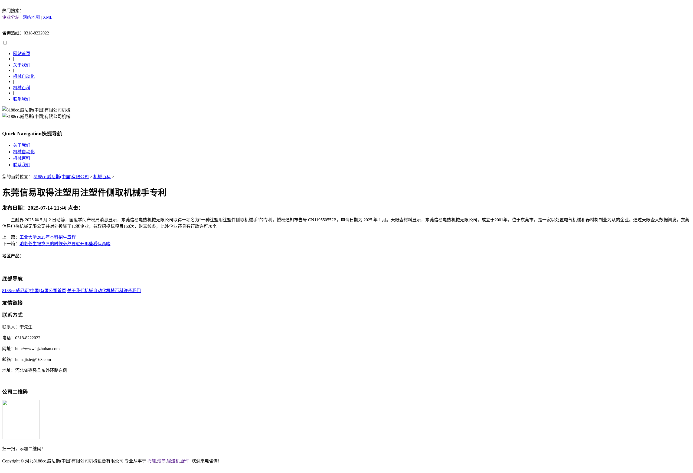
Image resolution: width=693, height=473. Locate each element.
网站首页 (21, 53)
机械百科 (21, 87)
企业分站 (10, 17)
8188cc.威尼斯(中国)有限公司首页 (34, 290)
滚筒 (161, 461)
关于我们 (21, 65)
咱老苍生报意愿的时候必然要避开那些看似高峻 (64, 243)
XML (48, 17)
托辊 (151, 461)
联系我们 (21, 99)
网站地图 (31, 17)
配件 (185, 461)
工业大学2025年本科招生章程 (47, 237)
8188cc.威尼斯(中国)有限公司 (61, 176)
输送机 (173, 461)
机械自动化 (24, 76)
